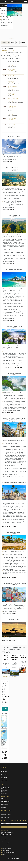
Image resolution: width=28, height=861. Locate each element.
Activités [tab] (13, 42)
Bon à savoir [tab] (23, 42)
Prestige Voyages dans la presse (7, 816)
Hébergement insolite (5, 788)
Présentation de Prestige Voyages (7, 813)
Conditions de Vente (7, 839)
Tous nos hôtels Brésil (5, 787)
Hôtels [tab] (17, 42)
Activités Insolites (4, 777)
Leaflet (2, 739)
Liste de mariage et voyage (8, 852)
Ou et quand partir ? (5, 806)
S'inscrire (14, 827)
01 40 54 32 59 (4, 754)
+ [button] (2, 717)
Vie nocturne (3, 781)
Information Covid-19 (7, 848)
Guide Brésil (3, 807)
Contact (4, 854)
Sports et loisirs (4, 780)
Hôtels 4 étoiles (4, 791)
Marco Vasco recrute (5, 817)
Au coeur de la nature (5, 773)
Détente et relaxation (5, 775)
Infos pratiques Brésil (5, 801)
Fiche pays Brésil (4, 798)
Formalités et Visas (5, 800)
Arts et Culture (4, 771)
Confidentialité (5, 850)
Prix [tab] (2, 45)
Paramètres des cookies (7, 846)
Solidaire (3, 778)
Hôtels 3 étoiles (4, 790)
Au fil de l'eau (3, 774)
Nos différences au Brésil (6, 814)
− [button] (2, 719)
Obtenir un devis (6, 709)
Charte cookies (5, 844)
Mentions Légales (6, 841)
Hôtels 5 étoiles (4, 793)
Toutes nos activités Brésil (6, 770)
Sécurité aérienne (4, 804)
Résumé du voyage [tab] (6, 42)
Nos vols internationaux (5, 803)
